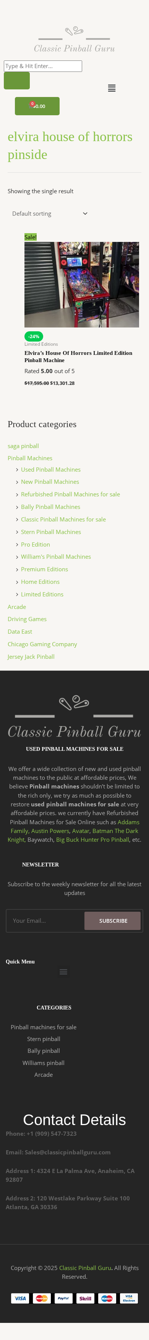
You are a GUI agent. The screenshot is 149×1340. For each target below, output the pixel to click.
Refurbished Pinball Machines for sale (70, 494)
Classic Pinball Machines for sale (63, 519)
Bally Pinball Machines (50, 506)
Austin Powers (50, 831)
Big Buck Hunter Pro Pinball (92, 839)
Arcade (17, 606)
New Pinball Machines (50, 481)
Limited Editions (42, 594)
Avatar (80, 831)
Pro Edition (35, 544)
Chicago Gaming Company (42, 644)
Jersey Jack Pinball (31, 656)
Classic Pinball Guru (85, 1268)
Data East (20, 631)
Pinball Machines (30, 458)
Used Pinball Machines (51, 469)
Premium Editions (44, 569)
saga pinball (23, 446)
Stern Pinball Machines (51, 532)
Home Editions (40, 581)
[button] (111, 88)
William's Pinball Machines (56, 556)
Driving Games (27, 619)
